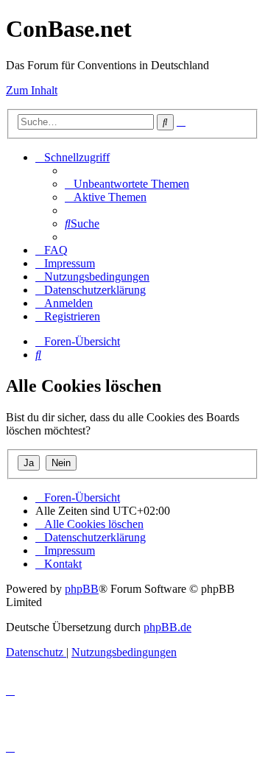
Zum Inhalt (31, 90)
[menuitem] (127, 183)
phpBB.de (167, 627)
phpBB (82, 589)
